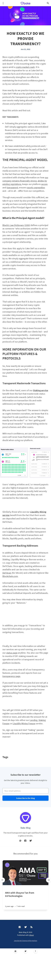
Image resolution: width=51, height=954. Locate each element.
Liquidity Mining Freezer (24, 723)
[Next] (48, 880)
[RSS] (31, 927)
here (43, 686)
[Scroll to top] (36, 951)
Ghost (31, 935)
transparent (12, 187)
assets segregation (36, 187)
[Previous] (2, 880)
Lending (33, 720)
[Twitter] (25, 951)
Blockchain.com (10, 576)
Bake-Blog (26, 827)
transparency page (11, 676)
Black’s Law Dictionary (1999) (16, 225)
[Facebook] (15, 951)
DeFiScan (12, 531)
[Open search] (48, 3)
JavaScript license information (25, 940)
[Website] (20, 841)
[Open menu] (3, 3)
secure (44, 184)
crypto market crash (25, 67)
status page (11, 652)
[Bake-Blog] (25, 817)
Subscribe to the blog (25, 798)
